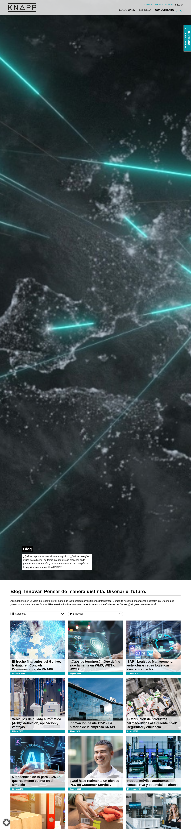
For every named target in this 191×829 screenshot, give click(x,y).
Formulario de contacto (187, 38)
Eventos (159, 5)
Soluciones (127, 10)
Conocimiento (164, 10)
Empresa (145, 10)
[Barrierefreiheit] (175, 5)
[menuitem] (148, 4)
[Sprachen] (181, 5)
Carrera (148, 5)
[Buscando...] (180, 10)
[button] (6, 822)
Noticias (169, 5)
